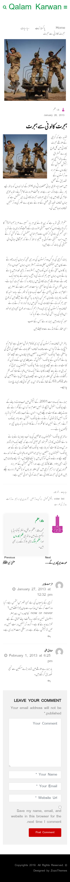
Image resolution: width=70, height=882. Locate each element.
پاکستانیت (40, 28)
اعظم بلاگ (36, 541)
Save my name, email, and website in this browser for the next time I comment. (36, 816)
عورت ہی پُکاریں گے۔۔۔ (56, 560)
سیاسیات (25, 28)
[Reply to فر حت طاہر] (49, 637)
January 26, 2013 (54, 115)
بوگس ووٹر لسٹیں (36, 499)
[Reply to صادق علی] (49, 681)
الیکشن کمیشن (48, 499)
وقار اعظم (39, 520)
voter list (59, 499)
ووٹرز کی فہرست (60, 504)
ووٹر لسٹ (9, 499)
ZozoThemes (59, 870)
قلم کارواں (18, 536)
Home (59, 28)
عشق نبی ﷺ (9, 560)
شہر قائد (56, 492)
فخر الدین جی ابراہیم (22, 499)
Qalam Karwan (35, 7)
